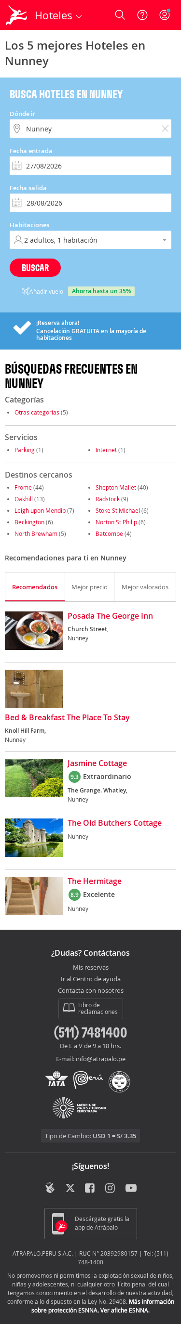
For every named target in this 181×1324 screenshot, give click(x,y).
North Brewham (35, 533)
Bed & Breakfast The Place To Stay (67, 718)
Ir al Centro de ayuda (91, 979)
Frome (23, 487)
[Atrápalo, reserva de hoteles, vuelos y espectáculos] (16, 15)
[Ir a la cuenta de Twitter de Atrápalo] (70, 1189)
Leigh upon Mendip (40, 510)
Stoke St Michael (118, 510)
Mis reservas (91, 968)
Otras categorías (36, 412)
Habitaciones (29, 224)
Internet (106, 450)
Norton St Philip (116, 522)
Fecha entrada (31, 150)
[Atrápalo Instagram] (110, 1189)
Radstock (108, 499)
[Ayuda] (142, 15)
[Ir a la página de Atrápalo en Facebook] (90, 1189)
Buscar (35, 267)
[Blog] (50, 1188)
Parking (24, 450)
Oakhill (23, 499)
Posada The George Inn (110, 616)
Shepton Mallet (116, 487)
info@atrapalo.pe (100, 1058)
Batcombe (109, 533)
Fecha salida (28, 187)
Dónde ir (23, 113)
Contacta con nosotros (91, 991)
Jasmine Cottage (97, 763)
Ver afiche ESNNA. (125, 1310)
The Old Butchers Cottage (115, 823)
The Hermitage (95, 881)
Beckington (29, 522)
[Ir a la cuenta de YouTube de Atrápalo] (131, 1189)
